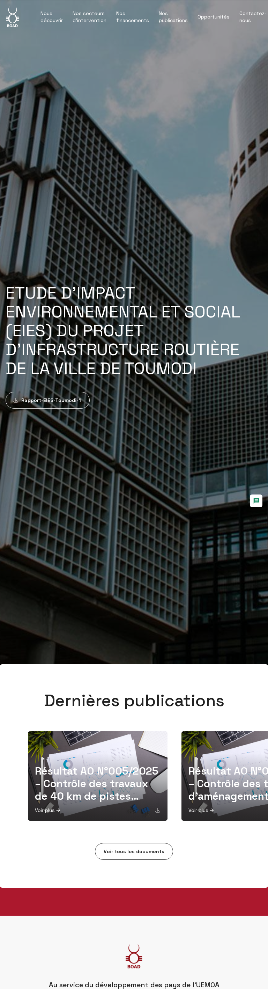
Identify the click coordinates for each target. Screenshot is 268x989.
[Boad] (13, 17)
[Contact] (256, 500)
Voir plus (45, 810)
